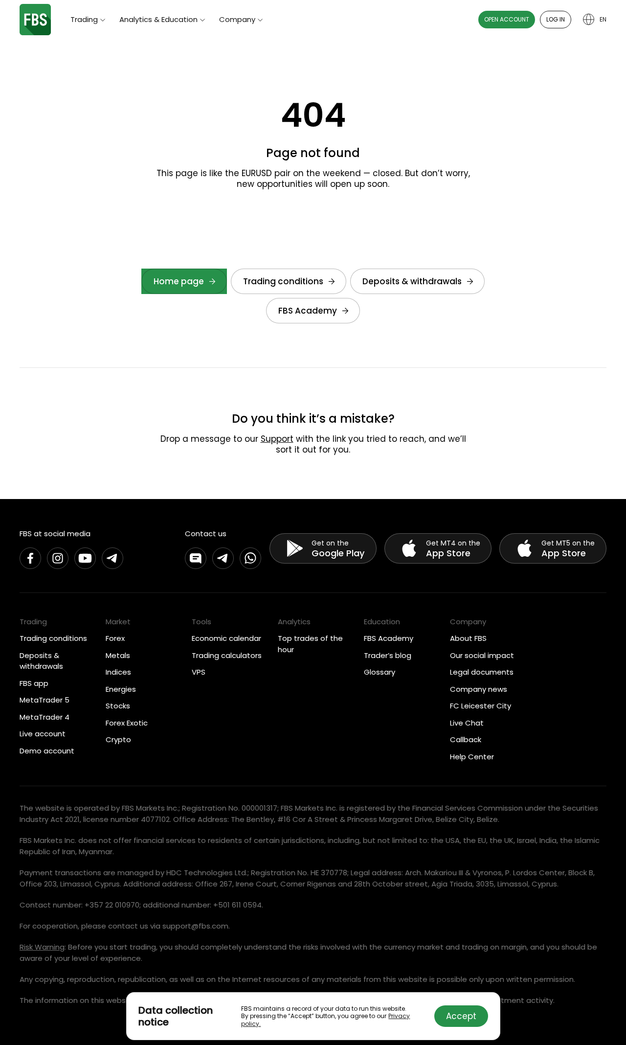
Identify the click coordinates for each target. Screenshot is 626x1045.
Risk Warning (42, 947)
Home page (179, 281)
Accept (461, 1016)
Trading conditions (283, 281)
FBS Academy (307, 311)
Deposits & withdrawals (412, 281)
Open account (506, 19)
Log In (555, 19)
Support (277, 439)
